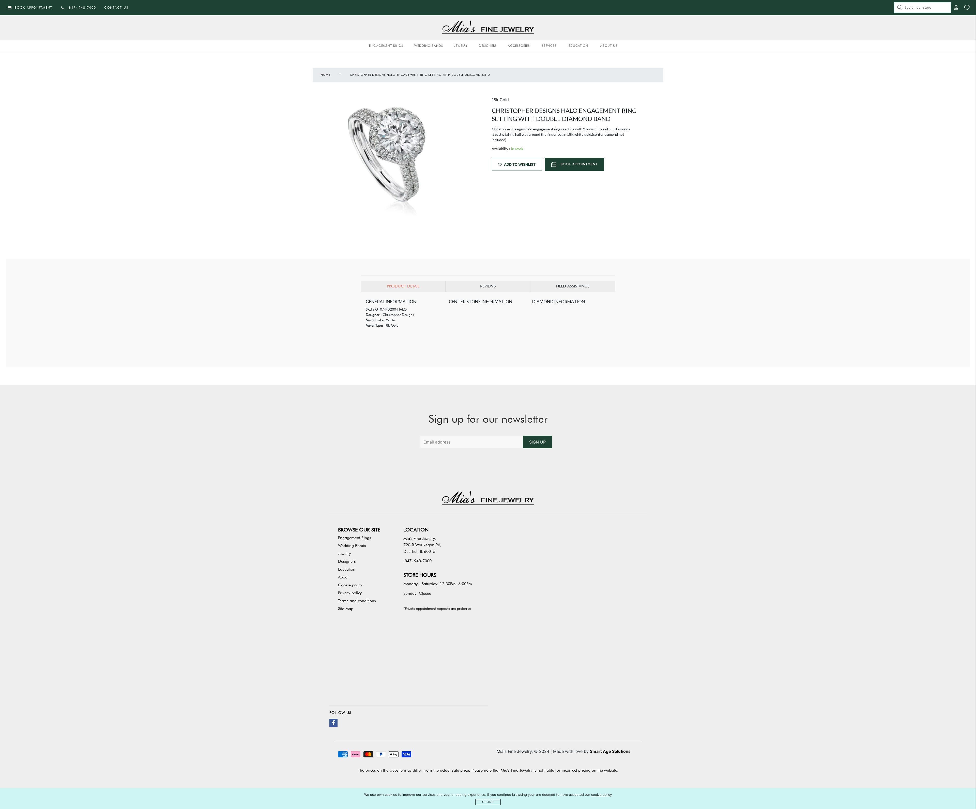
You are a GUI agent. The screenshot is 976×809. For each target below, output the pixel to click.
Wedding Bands (428, 46)
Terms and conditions (357, 600)
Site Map (345, 608)
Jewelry (461, 46)
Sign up (537, 442)
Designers (488, 46)
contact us (116, 7)
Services (549, 46)
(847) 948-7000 (417, 560)
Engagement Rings (386, 46)
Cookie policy (350, 585)
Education (578, 46)
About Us (608, 46)
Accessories (519, 46)
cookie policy (601, 794)
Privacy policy (350, 592)
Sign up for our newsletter (488, 419)
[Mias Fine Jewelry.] (488, 27)
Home (325, 75)
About (343, 577)
